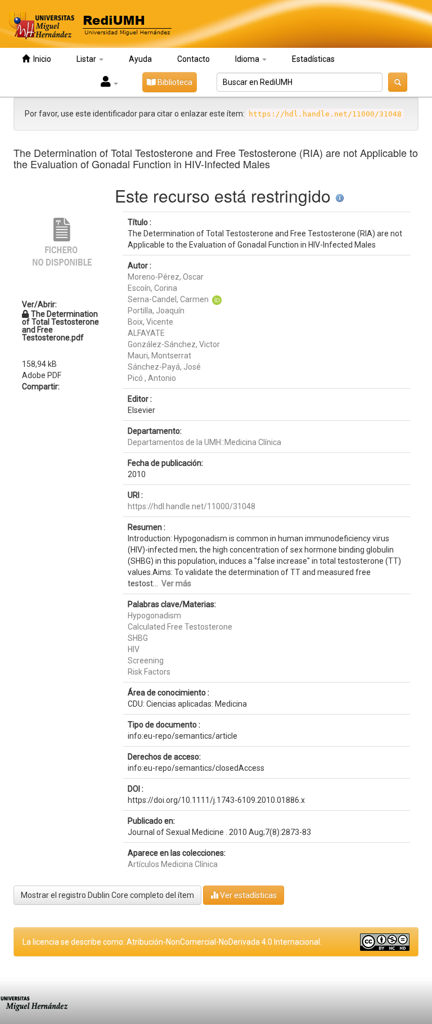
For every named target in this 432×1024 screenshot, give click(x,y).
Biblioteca (174, 82)
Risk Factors (149, 671)
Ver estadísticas (247, 895)
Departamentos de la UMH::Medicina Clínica (204, 442)
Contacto (193, 59)
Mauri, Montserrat (159, 355)
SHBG (138, 638)
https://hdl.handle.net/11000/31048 (191, 506)
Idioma (248, 59)
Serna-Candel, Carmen (168, 299)
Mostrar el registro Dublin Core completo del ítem (107, 895)
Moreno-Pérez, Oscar (166, 276)
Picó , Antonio (152, 378)
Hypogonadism (154, 615)
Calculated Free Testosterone (180, 626)
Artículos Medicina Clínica (173, 864)
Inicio (40, 59)
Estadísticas (313, 59)
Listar (87, 59)
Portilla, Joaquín (156, 310)
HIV (134, 649)
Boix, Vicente (150, 321)
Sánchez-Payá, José (164, 366)
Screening (146, 660)
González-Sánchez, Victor (174, 344)
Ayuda (140, 59)
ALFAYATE (146, 333)
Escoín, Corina (152, 288)
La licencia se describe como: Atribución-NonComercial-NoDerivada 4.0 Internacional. (172, 941)
